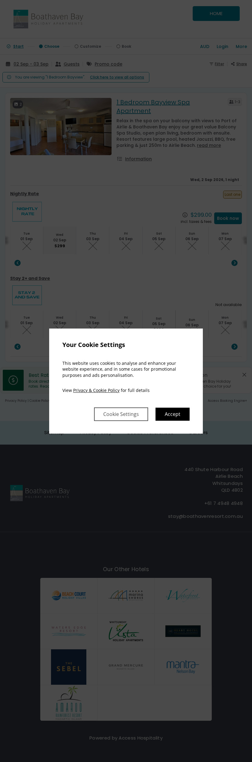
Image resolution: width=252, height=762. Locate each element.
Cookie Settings (121, 414)
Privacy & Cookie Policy (96, 390)
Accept (172, 414)
